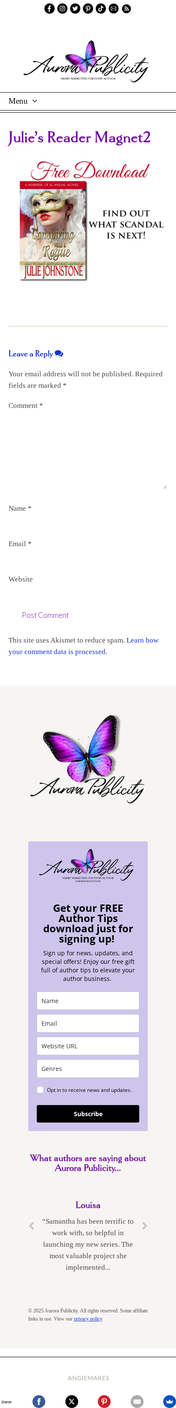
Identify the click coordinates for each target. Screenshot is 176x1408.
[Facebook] (38, 1401)
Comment (26, 405)
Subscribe (88, 1114)
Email (20, 544)
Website (21, 579)
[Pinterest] (104, 1401)
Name (20, 508)
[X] (71, 1401)
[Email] (137, 1401)
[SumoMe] (169, 1401)
